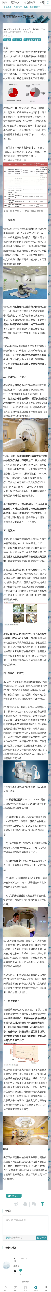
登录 (8, 1237)
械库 (8, 40)
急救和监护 (35, 7)
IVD (26, 7)
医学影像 (8, 7)
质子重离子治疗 (34, 40)
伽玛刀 (36, 29)
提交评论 (41, 1238)
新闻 (4, 2)
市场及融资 (30, 2)
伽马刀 (19, 40)
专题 (42, 2)
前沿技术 (15, 2)
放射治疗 (18, 7)
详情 (43, 29)
